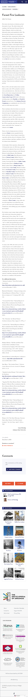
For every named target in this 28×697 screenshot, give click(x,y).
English (18, 695)
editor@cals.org (14, 679)
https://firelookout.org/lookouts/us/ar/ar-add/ (13, 285)
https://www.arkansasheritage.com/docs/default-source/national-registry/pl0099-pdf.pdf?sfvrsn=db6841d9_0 (14, 410)
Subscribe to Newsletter (19, 608)
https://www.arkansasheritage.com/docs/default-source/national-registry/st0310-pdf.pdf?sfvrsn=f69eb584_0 (14, 392)
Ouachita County (10, 171)
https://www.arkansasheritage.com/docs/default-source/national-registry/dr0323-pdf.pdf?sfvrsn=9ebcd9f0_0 (14, 335)
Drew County (12, 200)
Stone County (5, 178)
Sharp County (17, 165)
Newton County (10, 157)
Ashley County (22, 161)
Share (21, 483)
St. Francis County (11, 169)
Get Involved (6, 613)
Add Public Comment (15, 469)
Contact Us (6, 611)
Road (8, 133)
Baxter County (10, 174)
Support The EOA (18, 611)
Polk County (11, 155)
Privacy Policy (17, 613)
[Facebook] (14, 694)
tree (6, 59)
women (11, 127)
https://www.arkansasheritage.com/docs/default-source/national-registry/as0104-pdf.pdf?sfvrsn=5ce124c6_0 (14, 311)
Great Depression (8, 95)
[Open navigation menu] (26, 1)
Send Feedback (8, 445)
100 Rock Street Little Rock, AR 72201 (14, 673)
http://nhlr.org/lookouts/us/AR (14, 358)
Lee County (14, 167)
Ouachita (15, 99)
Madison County (18, 163)
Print (9, 483)
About (5, 608)
